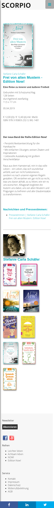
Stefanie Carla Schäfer (14, 73)
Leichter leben (15, 451)
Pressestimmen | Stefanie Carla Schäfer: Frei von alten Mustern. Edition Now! (29, 216)
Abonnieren (10, 426)
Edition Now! (14, 460)
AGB (10, 491)
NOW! (11, 457)
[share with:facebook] (9, 504)
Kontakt (12, 478)
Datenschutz (14, 485)
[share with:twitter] (45, 504)
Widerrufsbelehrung (18, 488)
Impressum (13, 482)
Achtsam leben (15, 454)
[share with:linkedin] (27, 504)
